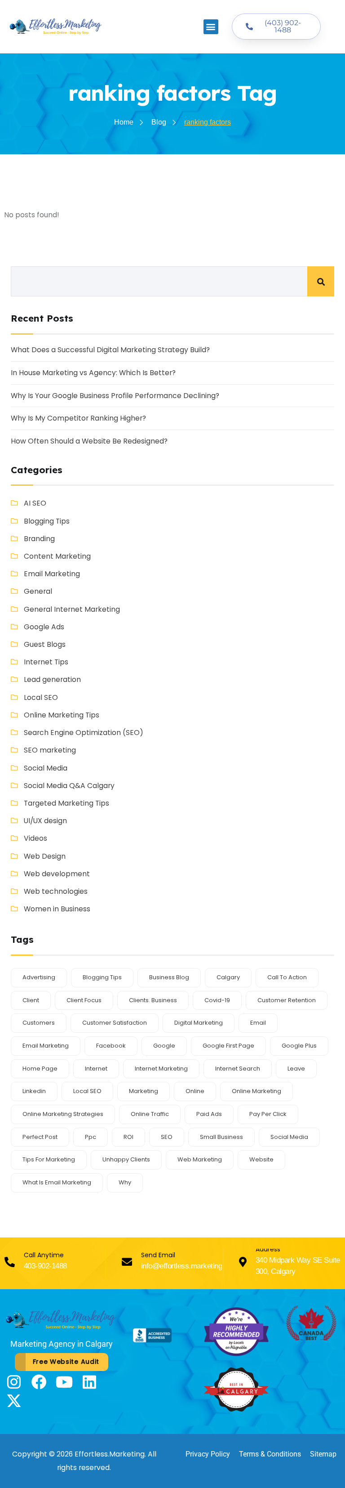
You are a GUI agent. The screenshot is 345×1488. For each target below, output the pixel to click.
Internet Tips (46, 662)
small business (221, 1137)
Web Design (45, 856)
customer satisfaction (114, 1022)
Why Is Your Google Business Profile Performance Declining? (115, 395)
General (38, 591)
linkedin (34, 1091)
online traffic (150, 1114)
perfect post (40, 1137)
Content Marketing (57, 556)
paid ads (209, 1114)
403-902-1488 (45, 1266)
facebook (111, 1045)
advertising (38, 977)
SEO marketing (50, 750)
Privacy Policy (208, 1454)
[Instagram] (13, 1381)
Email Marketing (52, 573)
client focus (84, 1000)
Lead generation (52, 679)
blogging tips (102, 977)
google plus (299, 1045)
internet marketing (161, 1068)
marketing (143, 1091)
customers (38, 1022)
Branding (39, 538)
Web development (57, 873)
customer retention (286, 1000)
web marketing (199, 1159)
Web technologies (56, 891)
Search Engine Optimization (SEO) (83, 732)
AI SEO (35, 503)
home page (40, 1068)
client (30, 1000)
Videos (35, 838)
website (261, 1159)
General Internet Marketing (72, 609)
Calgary (228, 977)
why (125, 1182)
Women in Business (57, 909)
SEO (166, 1137)
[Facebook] (39, 1381)
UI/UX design (45, 820)
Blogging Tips (47, 521)
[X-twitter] (13, 1400)
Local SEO (41, 697)
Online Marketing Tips (61, 715)
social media (289, 1137)
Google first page (228, 1045)
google (164, 1045)
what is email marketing (56, 1182)
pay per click (268, 1114)
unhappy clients (126, 1159)
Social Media (45, 768)
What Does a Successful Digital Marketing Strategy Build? (110, 349)
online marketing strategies (62, 1114)
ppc (90, 1137)
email (258, 1022)
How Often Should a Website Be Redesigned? (89, 441)
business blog (169, 977)
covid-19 (217, 1000)
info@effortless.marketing (181, 1266)
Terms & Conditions (270, 1454)
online (195, 1091)
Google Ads (44, 627)
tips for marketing (48, 1159)
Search (320, 281)
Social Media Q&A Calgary (69, 785)
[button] (210, 26)
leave (296, 1068)
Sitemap (323, 1454)
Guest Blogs (45, 644)
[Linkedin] (89, 1381)
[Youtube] (64, 1381)
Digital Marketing (198, 1022)
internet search (237, 1068)
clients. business (153, 1000)
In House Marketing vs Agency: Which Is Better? (93, 372)
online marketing (256, 1091)
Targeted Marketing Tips (66, 803)
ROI (128, 1137)
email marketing (45, 1045)
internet (96, 1068)
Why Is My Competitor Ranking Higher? (78, 418)
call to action (287, 977)
